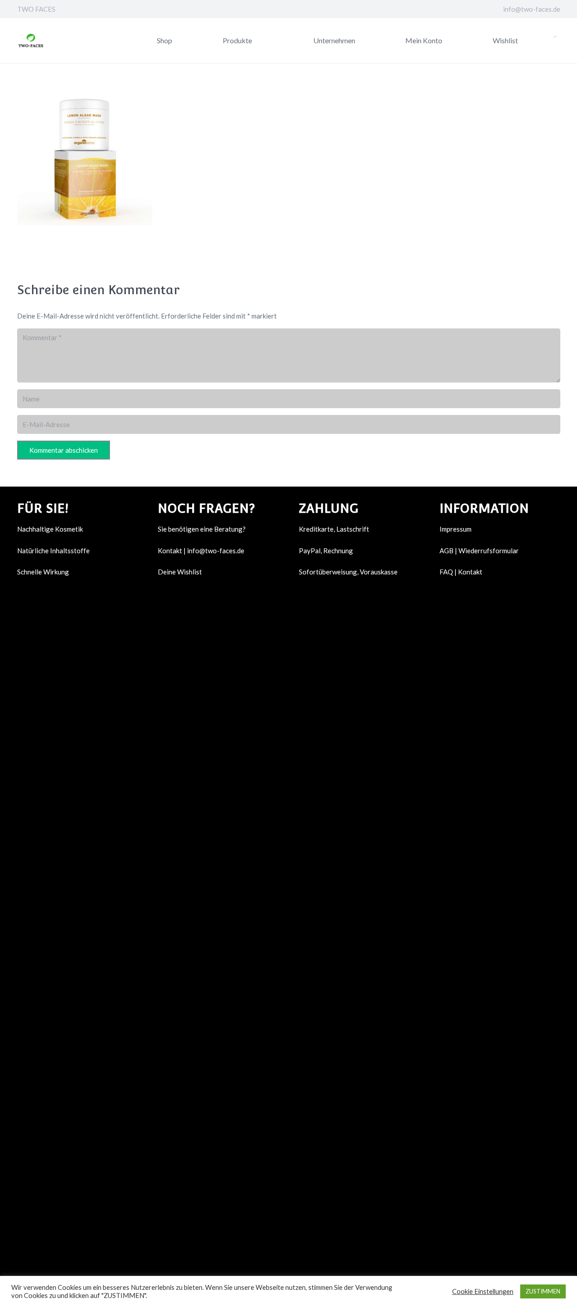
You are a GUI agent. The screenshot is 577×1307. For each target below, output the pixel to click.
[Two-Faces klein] (30, 40)
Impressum (456, 529)
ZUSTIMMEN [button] (543, 1291)
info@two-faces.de (215, 550)
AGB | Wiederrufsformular (479, 550)
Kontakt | (172, 550)
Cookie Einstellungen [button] (482, 1291)
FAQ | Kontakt (461, 572)
